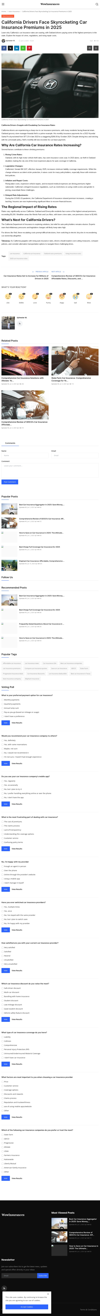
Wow (89, 303)
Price (6, 1081)
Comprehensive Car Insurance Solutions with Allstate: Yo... (22, 379)
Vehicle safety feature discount (16, 1013)
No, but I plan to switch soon (16, 919)
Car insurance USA (49, 663)
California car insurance (31, 253)
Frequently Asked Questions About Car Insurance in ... (41, 624)
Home (3, 11)
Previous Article (41, 272)
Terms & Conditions (88, 1309)
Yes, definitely (9, 740)
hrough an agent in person (15, 866)
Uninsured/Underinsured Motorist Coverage (22, 1053)
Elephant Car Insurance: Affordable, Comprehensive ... (41, 561)
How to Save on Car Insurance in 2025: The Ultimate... (41, 533)
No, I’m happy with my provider (17, 923)
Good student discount (13, 1009)
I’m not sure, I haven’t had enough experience (22, 757)
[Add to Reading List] (96, 48)
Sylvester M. (22, 317)
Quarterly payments (12, 704)
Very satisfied (9, 947)
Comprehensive (10, 1045)
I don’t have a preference (14, 716)
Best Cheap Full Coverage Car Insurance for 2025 (39, 547)
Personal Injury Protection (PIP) (16, 1049)
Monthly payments (11, 700)
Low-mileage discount (13, 1004)
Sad (75, 303)
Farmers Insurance (12, 1155)
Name (3, 451)
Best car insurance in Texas (80, 674)
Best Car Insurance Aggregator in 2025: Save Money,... (42, 505)
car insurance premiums (11, 668)
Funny (48, 303)
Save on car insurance (59, 668)
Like (7, 303)
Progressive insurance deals (13, 674)
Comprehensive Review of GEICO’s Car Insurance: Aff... (42, 519)
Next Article (56, 272)
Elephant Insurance (32, 679)
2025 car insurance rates (18, 258)
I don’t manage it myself (14, 883)
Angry (62, 303)
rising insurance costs (73, 253)
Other (6, 1110)
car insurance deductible (58, 674)
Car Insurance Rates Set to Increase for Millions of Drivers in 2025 (26, 277)
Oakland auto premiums (53, 253)
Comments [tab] (10, 443)
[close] (48, 1294)
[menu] (3, 4)
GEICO (73, 668)
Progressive (9, 1143)
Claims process (10, 1098)
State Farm (84, 668)
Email (53, 451)
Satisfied (7, 951)
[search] (97, 4)
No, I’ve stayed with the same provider (19, 915)
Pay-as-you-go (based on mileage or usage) (21, 712)
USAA (6, 1151)
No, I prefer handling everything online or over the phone (27, 793)
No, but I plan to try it (13, 789)
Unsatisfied (8, 960)
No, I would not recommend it (16, 753)
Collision (7, 1041)
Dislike (21, 303)
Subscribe (43, 1275)
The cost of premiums (13, 821)
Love (35, 303)
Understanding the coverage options (19, 834)
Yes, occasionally (11, 785)
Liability (7, 1037)
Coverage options (11, 1090)
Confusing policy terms (13, 842)
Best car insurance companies (71, 663)
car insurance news (32, 663)
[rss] (4, 1288)
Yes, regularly (9, 781)
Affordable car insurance (12, 663)
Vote (5, 723)
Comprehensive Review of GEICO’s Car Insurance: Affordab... (24, 423)
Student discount (11, 1000)
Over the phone (10, 870)
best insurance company (12, 679)
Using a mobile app (12, 879)
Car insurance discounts (36, 674)
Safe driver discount (12, 988)
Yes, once (8, 911)
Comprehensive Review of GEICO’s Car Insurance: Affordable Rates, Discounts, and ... (73, 277)
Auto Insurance (14, 11)
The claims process (12, 826)
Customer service (11, 838)
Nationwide (9, 1159)
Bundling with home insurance (16, 996)
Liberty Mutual (10, 1163)
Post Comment (10, 482)
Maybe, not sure (10, 748)
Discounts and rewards (13, 1094)
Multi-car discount (11, 992)
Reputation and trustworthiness (17, 1102)
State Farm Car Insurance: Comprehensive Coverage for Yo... (71, 379)
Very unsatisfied (10, 964)
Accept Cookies (27, 1307)
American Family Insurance (15, 1167)
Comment (5, 461)
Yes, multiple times (12, 907)
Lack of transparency (12, 830)
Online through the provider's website (19, 874)
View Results (17, 723)
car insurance (15, 253)
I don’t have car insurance (14, 1057)
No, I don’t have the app (14, 797)
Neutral (7, 956)
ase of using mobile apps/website (18, 1106)
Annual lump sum (11, 708)
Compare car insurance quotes (36, 668)
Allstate (7, 1147)
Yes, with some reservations (15, 744)
